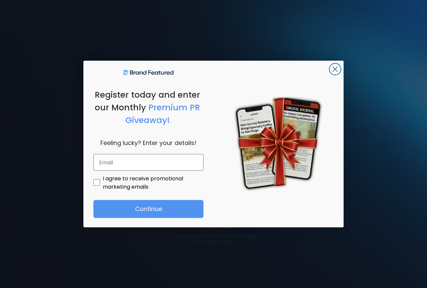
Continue (148, 209)
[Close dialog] (335, 69)
